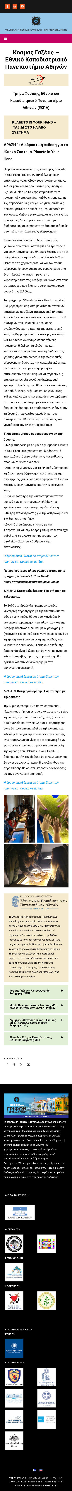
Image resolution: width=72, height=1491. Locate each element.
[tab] (36, 992)
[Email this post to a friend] (28, 1064)
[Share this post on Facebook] (7, 1064)
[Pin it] (21, 1064)
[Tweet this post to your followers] (14, 1064)
